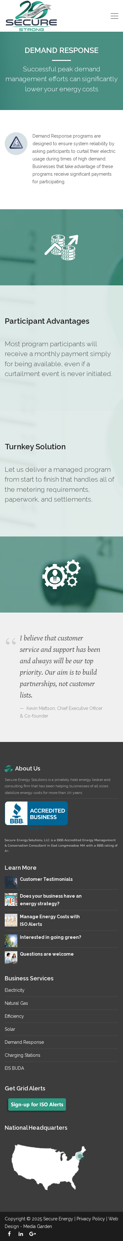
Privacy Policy (91, 1218)
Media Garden (37, 1226)
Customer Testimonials (46, 879)
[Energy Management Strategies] (11, 899)
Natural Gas (16, 1003)
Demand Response (24, 1042)
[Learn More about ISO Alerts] (11, 919)
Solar (10, 1029)
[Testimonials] (11, 881)
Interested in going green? (50, 937)
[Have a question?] (11, 957)
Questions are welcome (47, 954)
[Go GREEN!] (11, 940)
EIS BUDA (14, 1068)
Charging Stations (22, 1055)
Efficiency (14, 1016)
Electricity (15, 990)
